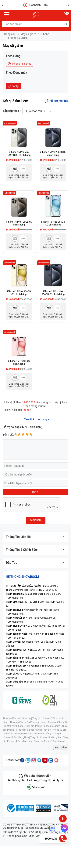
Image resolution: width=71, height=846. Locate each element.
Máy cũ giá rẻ (28, 34)
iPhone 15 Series (21, 63)
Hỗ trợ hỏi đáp (59, 100)
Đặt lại (15, 86)
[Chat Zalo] (52, 828)
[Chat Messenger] (63, 828)
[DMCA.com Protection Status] (43, 808)
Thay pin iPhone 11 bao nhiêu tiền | (43, 726)
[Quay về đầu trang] (63, 818)
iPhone (45, 34)
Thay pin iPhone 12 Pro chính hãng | (34, 733)
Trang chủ (10, 34)
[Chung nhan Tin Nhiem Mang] (61, 808)
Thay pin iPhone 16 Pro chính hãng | (29, 722)
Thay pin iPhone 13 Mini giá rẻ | (50, 741)
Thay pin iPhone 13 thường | (17, 718)
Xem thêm (61, 747)
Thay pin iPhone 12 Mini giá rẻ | (46, 737)
